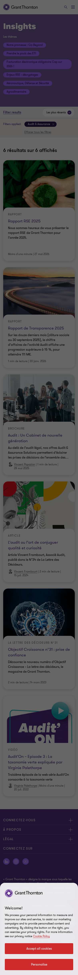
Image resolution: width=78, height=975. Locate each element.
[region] (39, 929)
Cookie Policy (41, 936)
